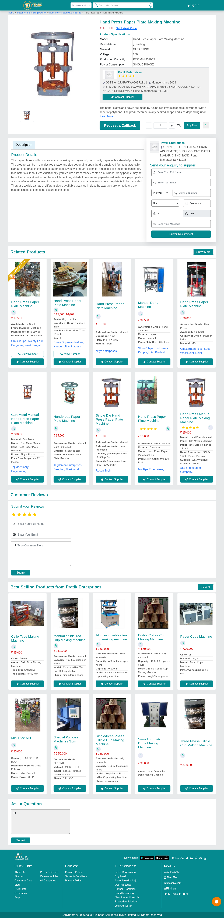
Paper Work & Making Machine (32, 13)
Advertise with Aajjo (126, 880)
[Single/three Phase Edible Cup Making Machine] (112, 715)
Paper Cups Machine (196, 636)
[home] (22, 856)
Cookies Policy (73, 872)
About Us (20, 872)
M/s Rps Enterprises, (151, 469)
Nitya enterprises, (106, 351)
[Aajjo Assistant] (216, 901)
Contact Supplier (29, 361)
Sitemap (19, 876)
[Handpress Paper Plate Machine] (70, 393)
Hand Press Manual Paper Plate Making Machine (195, 418)
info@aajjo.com (172, 882)
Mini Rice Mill (21, 738)
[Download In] (147, 858)
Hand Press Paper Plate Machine (65, 13)
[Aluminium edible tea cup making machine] (112, 614)
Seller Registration (125, 872)
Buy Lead (120, 876)
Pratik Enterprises (130, 72)
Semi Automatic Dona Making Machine (150, 743)
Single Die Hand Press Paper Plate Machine (109, 419)
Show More (203, 251)
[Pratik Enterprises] (109, 75)
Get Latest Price (126, 28)
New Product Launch (127, 897)
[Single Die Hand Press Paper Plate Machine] (112, 393)
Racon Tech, (103, 470)
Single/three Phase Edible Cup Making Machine (110, 740)
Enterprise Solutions (126, 901)
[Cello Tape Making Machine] (27, 614)
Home (11, 13)
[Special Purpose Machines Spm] (70, 715)
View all (206, 587)
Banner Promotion (125, 888)
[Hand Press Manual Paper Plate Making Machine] (197, 393)
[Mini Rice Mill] (27, 715)
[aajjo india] (33, 5)
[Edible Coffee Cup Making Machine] (154, 614)
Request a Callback (120, 125)
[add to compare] (206, 125)
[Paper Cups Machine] (197, 614)
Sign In (194, 5)
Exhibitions (21, 893)
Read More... (107, 116)
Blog (17, 884)
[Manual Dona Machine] (154, 279)
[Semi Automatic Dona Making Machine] (154, 715)
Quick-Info (20, 888)
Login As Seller (123, 905)
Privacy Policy (73, 880)
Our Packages (123, 884)
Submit (20, 572)
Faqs (17, 897)
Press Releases (49, 872)
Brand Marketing (124, 893)
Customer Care (23, 880)
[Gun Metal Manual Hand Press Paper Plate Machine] (27, 393)
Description (23, 144)
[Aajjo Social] (187, 858)
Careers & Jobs (49, 876)
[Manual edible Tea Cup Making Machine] (70, 614)
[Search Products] (94, 5)
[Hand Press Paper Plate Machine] (27, 279)
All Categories (48, 880)
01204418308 (171, 871)
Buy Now (192, 125)
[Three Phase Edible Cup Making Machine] (197, 715)
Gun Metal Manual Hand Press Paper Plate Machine (25, 419)
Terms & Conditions (76, 876)
